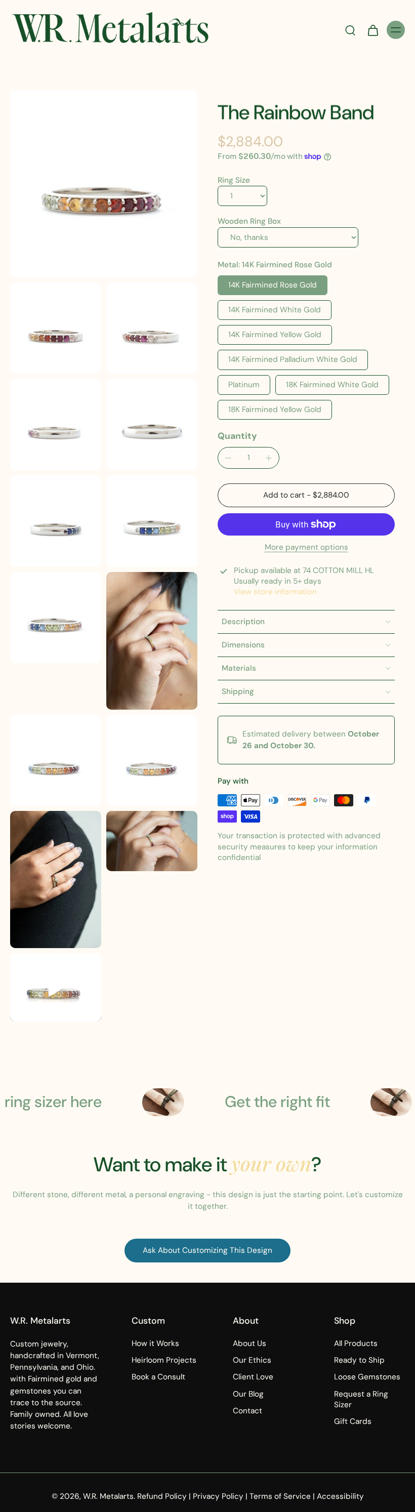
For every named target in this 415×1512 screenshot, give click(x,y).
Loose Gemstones (367, 1377)
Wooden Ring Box (249, 221)
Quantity (237, 435)
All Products (356, 1343)
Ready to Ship (359, 1360)
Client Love (253, 1377)
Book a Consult (158, 1377)
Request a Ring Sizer (361, 1398)
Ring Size (234, 180)
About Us (249, 1343)
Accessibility (340, 1496)
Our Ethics (252, 1360)
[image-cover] (55, 987)
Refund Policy (162, 1496)
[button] (306, 495)
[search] (350, 30)
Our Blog (248, 1393)
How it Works (155, 1343)
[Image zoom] (103, 183)
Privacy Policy (218, 1496)
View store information (275, 592)
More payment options (306, 548)
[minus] (228, 458)
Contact (247, 1411)
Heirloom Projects (164, 1360)
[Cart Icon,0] (372, 30)
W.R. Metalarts (108, 1496)
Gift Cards (352, 1421)
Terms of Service (280, 1496)
